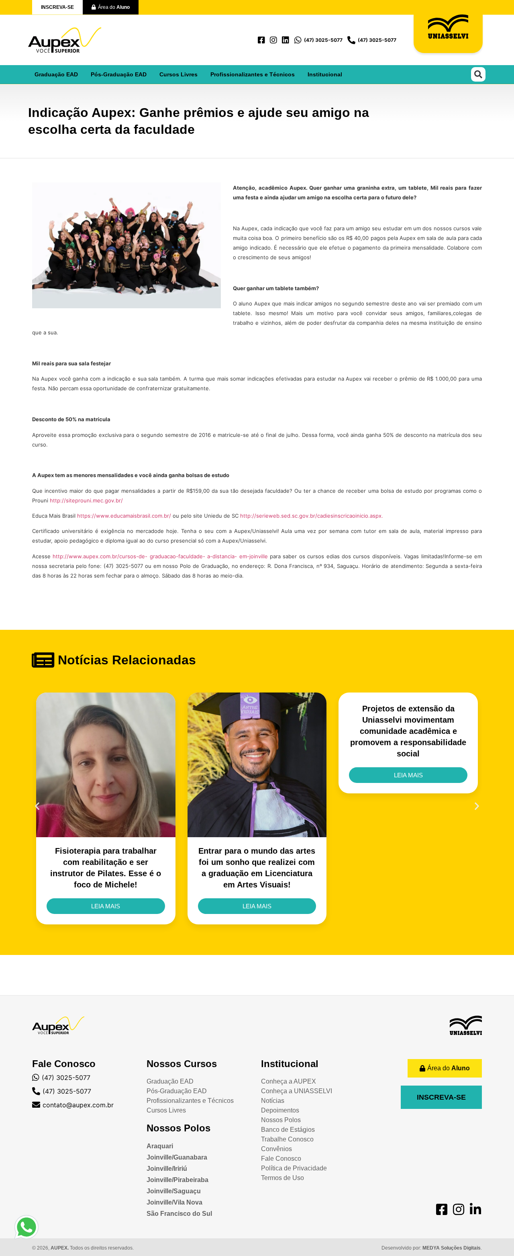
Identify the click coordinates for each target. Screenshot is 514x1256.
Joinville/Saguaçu (174, 1191)
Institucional (325, 74)
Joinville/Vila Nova (174, 1202)
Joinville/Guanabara (177, 1157)
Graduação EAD (56, 74)
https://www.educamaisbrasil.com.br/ (124, 515)
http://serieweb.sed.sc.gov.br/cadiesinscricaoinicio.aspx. (311, 515)
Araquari (160, 1146)
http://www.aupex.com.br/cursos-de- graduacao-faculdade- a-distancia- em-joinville (160, 556)
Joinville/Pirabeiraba (177, 1179)
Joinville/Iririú (167, 1168)
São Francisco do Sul (179, 1213)
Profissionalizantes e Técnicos (252, 74)
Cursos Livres (178, 74)
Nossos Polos (178, 1128)
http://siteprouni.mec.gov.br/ (86, 500)
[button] (478, 74)
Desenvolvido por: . (431, 1248)
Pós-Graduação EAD (119, 74)
